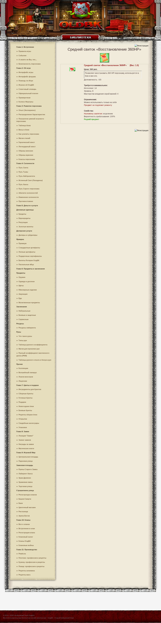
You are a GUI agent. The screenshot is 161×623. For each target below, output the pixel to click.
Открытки (23, 419)
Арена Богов (24, 516)
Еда (20, 298)
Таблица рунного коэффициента (33, 345)
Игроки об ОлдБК (26, 85)
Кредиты (22, 214)
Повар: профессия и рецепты (31, 566)
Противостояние (26, 201)
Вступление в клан (27, 528)
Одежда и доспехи (27, 281)
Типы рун (23, 340)
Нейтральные (24, 311)
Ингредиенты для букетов (30, 389)
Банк (21, 503)
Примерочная (24, 98)
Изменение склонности (29, 197)
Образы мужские (26, 155)
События (22, 55)
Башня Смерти (25, 499)
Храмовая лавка (26, 482)
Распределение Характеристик (32, 114)
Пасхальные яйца (26, 264)
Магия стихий (24, 138)
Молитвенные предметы (29, 302)
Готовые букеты (25, 398)
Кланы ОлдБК (25, 541)
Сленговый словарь (27, 89)
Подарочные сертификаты (30, 256)
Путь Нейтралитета (27, 176)
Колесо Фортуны (26, 102)
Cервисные (23, 319)
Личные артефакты (27, 252)
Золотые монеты (26, 227)
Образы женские (26, 151)
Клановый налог (26, 537)
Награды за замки (26, 444)
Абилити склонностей (28, 193)
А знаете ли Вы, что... (28, 60)
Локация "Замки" (26, 436)
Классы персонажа (27, 159)
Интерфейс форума (27, 77)
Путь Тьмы (23, 172)
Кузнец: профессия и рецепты (32, 562)
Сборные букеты (26, 394)
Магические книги (26, 448)
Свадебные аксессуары (29, 423)
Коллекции (23, 368)
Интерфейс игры (26, 72)
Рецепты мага (24, 575)
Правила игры (25, 51)
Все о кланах (24, 524)
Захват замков (25, 440)
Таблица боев (25, 125)
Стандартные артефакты (29, 248)
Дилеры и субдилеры (28, 235)
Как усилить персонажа (29, 134)
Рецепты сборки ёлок (28, 415)
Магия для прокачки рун (29, 349)
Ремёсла (22, 554)
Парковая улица (26, 461)
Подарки (22, 402)
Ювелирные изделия (28, 290)
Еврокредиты (24, 218)
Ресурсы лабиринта (27, 328)
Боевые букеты (25, 410)
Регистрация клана (27, 533)
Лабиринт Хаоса (26, 474)
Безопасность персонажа (30, 64)
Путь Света (23, 168)
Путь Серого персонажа (29, 189)
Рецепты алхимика (27, 571)
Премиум (22, 243)
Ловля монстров (26, 377)
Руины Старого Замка (28, 469)
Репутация (23, 222)
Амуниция (23, 294)
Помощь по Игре (26, 81)
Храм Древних (25, 478)
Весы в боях (24, 130)
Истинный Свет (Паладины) (31, 180)
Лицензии (23, 381)
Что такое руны (25, 336)
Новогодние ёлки (26, 406)
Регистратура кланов (28, 495)
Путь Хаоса (23, 184)
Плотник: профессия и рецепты (32, 558)
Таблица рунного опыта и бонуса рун (35, 360)
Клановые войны (26, 545)
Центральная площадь (28, 457)
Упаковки (23, 427)
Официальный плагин (28, 93)
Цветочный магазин (27, 507)
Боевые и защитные (27, 315)
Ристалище (23, 511)
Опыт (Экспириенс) (27, 110)
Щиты (21, 285)
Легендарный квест (27, 146)
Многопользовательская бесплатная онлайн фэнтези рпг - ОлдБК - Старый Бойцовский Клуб (38, 618)
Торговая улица (25, 486)
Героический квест (27, 142)
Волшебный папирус (28, 372)
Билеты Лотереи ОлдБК (29, 260)
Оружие (22, 277)
